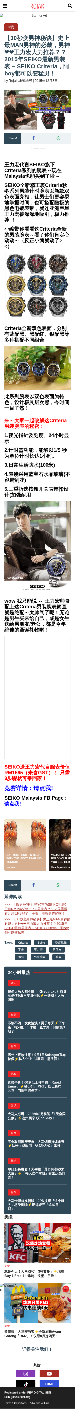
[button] (33, 138)
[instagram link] (25, 1373)
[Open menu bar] (5, 6)
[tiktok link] (25, 1383)
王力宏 (38, 949)
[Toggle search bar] (70, 6)
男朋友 (57, 949)
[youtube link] (49, 1373)
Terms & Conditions (15, 1403)
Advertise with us (39, 1403)
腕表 (58, 957)
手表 (21, 949)
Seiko (41, 942)
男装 (21, 957)
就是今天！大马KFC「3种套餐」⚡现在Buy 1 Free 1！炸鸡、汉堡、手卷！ (34, 1274)
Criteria (23, 942)
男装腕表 (40, 957)
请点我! (12, 804)
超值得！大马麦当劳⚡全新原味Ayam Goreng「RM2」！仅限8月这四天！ (32, 1334)
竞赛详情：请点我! (28, 788)
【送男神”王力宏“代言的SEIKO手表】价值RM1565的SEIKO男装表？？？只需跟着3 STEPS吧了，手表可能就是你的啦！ (36, 909)
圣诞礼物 (61, 942)
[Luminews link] (49, 1383)
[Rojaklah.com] (43, 6)
